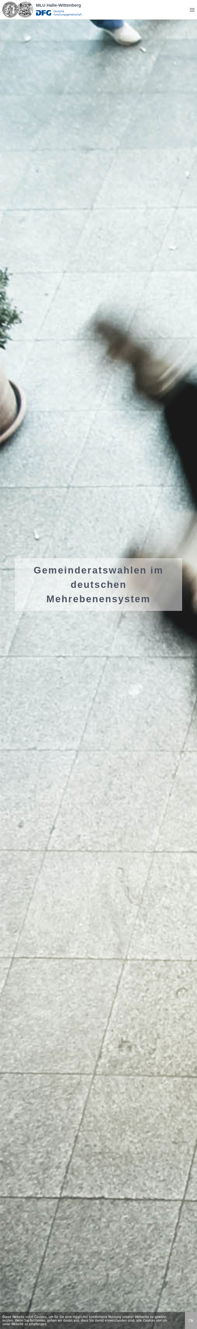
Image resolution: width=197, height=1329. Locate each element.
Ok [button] (191, 1320)
